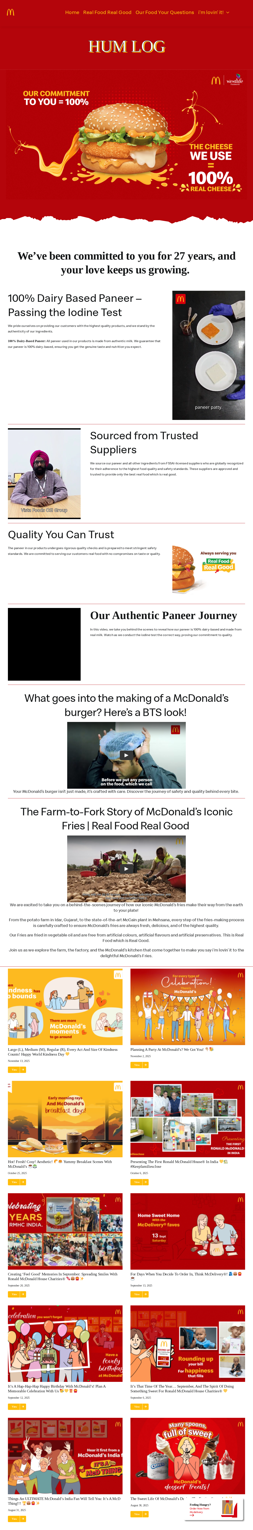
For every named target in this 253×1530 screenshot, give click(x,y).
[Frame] (11, 10)
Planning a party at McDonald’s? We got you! (167, 1049)
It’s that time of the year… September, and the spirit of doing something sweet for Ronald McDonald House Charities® (182, 1388)
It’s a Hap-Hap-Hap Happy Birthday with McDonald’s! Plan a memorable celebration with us (57, 1388)
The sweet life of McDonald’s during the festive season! (177, 1498)
